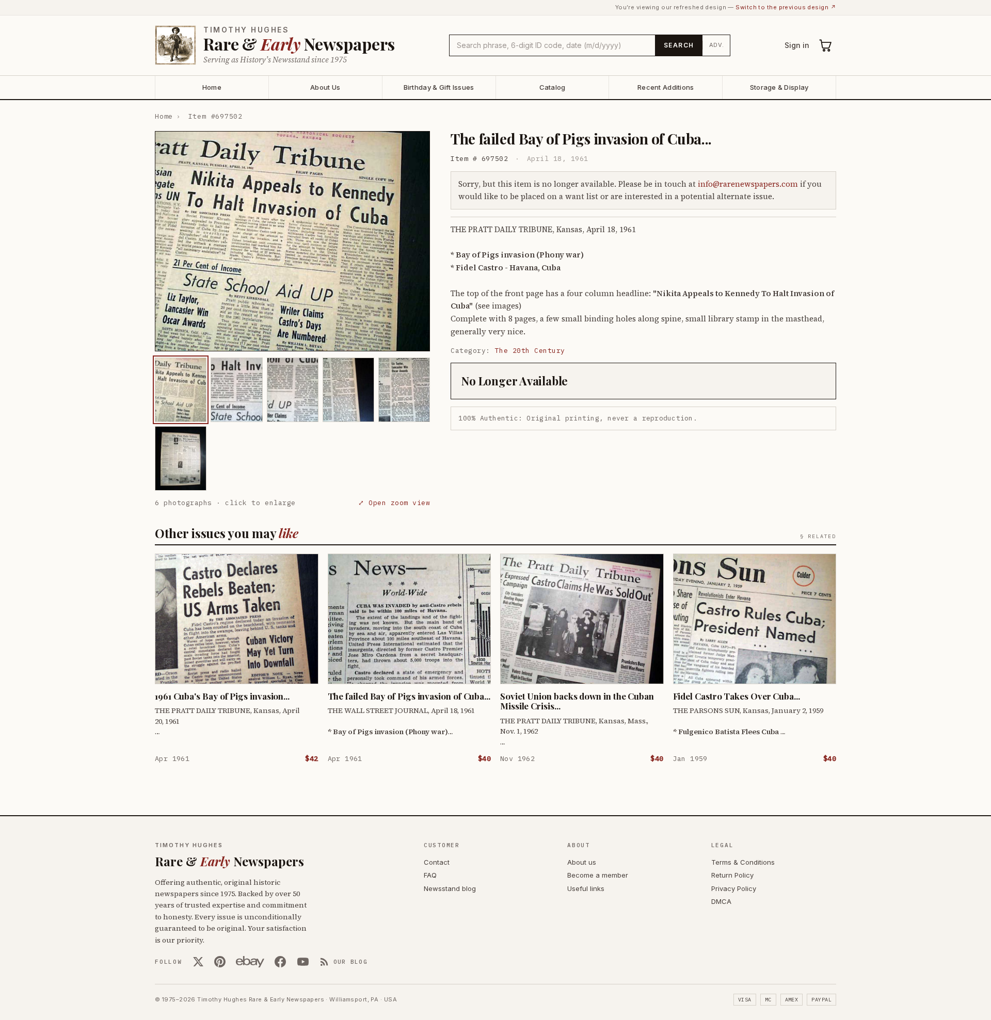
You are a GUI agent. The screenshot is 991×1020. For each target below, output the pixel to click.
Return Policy (732, 875)
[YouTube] (303, 961)
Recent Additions (665, 87)
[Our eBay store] (250, 961)
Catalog (552, 87)
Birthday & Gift (439, 87)
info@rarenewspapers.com (748, 184)
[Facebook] (280, 961)
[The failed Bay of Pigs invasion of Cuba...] (180, 390)
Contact (437, 862)
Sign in (797, 45)
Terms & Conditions (743, 862)
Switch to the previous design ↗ (786, 7)
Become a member (597, 875)
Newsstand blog (450, 888)
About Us (325, 87)
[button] (292, 241)
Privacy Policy (733, 888)
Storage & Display (779, 87)
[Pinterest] (220, 961)
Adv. (716, 44)
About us (581, 862)
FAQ (430, 875)
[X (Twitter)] (198, 961)
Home (211, 87)
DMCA (721, 901)
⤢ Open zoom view (394, 502)
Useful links (585, 888)
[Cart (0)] (826, 45)
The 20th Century (530, 350)
